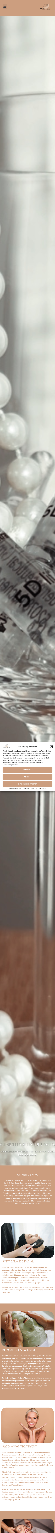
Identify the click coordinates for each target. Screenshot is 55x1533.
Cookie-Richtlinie (15, 788)
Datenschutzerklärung (29, 788)
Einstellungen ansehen (27, 784)
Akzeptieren (27, 770)
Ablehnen (27, 777)
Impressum (42, 788)
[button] (51, 746)
